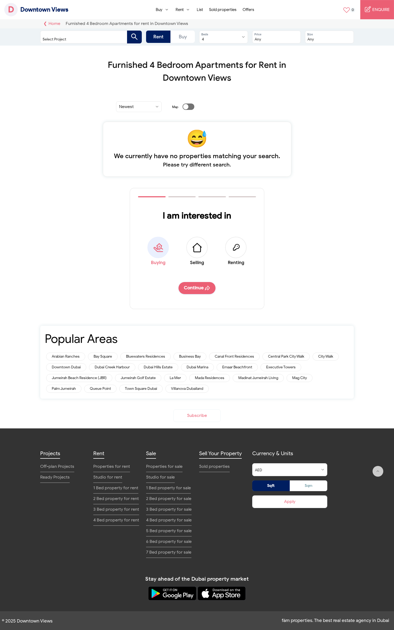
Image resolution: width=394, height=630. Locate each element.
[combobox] (85, 37)
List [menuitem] (200, 9)
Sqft (270, 485)
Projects (50, 453)
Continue (194, 288)
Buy (183, 37)
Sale (151, 453)
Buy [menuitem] (159, 9)
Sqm (308, 485)
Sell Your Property (220, 453)
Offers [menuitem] (248, 9)
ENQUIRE (380, 9)
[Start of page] (378, 471)
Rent (158, 37)
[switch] (185, 106)
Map (175, 107)
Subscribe (197, 415)
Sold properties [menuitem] (222, 9)
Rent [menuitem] (180, 9)
